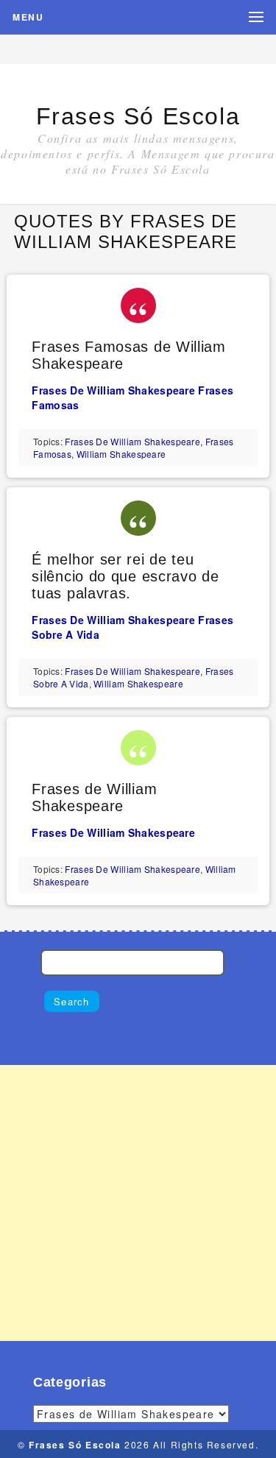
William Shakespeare (121, 453)
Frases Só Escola (138, 116)
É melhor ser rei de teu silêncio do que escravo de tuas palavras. (125, 576)
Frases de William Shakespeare (113, 390)
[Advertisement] (138, 1203)
